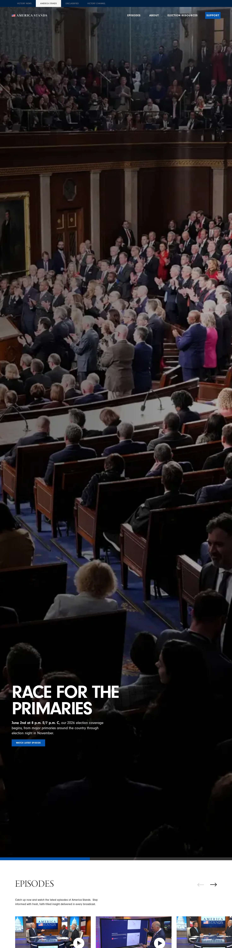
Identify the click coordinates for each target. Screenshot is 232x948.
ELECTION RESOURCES (183, 15)
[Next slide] (213, 884)
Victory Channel (96, 3)
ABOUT (154, 15)
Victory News (24, 3)
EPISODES (133, 15)
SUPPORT (212, 15)
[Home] (29, 15)
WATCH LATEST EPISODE (28, 743)
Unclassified (72, 3)
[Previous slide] (200, 884)
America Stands (48, 3)
